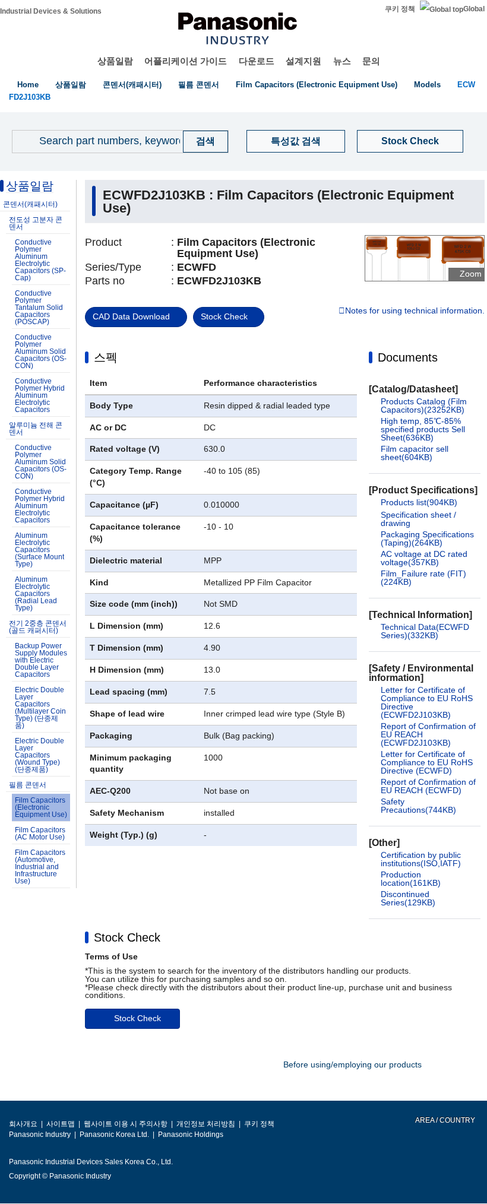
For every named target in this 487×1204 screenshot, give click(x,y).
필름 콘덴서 (198, 84)
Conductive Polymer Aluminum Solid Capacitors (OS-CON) (41, 351)
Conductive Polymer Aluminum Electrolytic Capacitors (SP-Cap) (40, 260)
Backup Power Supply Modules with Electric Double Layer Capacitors (41, 660)
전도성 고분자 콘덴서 (35, 223)
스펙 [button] (106, 357)
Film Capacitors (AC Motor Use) (40, 833)
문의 (371, 61)
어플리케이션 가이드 (185, 61)
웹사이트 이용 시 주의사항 (125, 1124)
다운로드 (256, 61)
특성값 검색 (296, 141)
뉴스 (342, 61)
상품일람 (115, 61)
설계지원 (303, 61)
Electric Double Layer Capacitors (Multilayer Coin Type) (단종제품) (40, 708)
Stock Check (410, 141)
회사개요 (23, 1124)
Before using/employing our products (352, 1064)
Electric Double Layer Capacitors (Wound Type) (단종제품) (39, 755)
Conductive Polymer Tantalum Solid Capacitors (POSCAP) (39, 307)
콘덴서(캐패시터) (132, 84)
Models (427, 84)
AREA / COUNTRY (444, 1120)
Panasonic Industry (40, 1134)
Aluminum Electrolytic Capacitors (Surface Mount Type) (39, 549)
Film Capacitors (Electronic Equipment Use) (316, 84)
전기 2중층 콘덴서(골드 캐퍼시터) (38, 627)
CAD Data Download (131, 316)
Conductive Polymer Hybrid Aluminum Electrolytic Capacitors (40, 395)
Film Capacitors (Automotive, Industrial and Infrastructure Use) (40, 866)
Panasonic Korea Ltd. (114, 1134)
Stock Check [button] (127, 937)
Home (28, 84)
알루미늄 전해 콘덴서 (35, 428)
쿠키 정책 (400, 9)
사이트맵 (60, 1124)
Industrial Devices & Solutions (51, 11)
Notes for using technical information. (415, 311)
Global (474, 9)
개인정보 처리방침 (205, 1124)
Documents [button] (408, 357)
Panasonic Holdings (190, 1134)
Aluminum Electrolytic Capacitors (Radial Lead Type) (36, 593)
